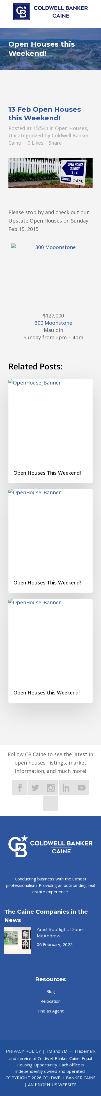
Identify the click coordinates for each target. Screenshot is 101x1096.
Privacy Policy (23, 1051)
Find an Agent (51, 1011)
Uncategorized (25, 135)
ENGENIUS (46, 1084)
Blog (50, 991)
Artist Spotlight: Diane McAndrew (60, 933)
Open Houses (71, 128)
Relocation (50, 1001)
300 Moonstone (53, 322)
